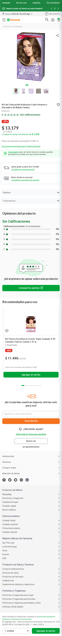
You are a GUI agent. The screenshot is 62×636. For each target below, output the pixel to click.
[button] (51, 8)
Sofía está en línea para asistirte (31, 434)
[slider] (31, 5)
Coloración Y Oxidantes (12, 26)
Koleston (6, 111)
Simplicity (36, 3)
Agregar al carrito (45, 631)
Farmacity (6, 3)
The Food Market (53, 3)
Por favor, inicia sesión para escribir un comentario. (31, 288)
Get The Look (21, 3)
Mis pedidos (54, 14)
